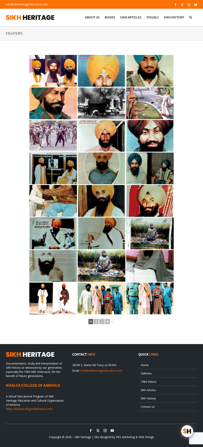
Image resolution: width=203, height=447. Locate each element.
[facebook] (90, 430)
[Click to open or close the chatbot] (187, 431)
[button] (190, 17)
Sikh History (148, 398)
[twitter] (98, 430)
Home (145, 365)
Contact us (148, 407)
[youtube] (112, 430)
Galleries (146, 373)
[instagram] (105, 430)
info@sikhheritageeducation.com (27, 4)
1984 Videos (148, 382)
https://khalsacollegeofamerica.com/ (29, 409)
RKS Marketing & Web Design (135, 437)
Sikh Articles (148, 390)
